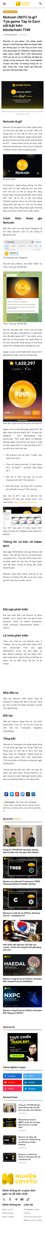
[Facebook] (6, 794)
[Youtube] (17, 794)
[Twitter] (12, 794)
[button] (4, 4)
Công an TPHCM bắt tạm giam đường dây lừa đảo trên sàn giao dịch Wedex (21, 851)
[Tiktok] (28, 794)
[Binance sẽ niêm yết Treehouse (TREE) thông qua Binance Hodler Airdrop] (22, 867)
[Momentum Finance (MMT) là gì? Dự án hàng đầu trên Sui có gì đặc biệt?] (9, 1122)
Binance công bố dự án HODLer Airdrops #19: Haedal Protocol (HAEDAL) (22, 980)
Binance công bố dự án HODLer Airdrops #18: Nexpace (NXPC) (22, 1011)
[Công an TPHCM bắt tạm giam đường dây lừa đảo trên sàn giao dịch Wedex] (22, 836)
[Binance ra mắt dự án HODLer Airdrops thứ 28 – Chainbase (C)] (22, 899)
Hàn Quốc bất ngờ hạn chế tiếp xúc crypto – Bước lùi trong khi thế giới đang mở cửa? (22, 947)
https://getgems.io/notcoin (25, 502)
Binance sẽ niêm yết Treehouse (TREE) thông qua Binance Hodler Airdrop (21, 882)
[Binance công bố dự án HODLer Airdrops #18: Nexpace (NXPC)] (22, 996)
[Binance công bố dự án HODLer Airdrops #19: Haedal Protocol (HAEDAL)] (22, 965)
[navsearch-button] (40, 4)
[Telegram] (22, 794)
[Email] (33, 794)
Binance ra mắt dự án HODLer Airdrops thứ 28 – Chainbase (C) (21, 914)
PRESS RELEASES (10, 12)
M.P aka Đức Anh (11, 35)
